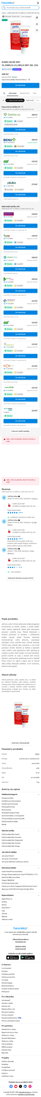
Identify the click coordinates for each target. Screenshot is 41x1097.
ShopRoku (5, 1064)
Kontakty (5, 971)
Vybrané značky (8, 830)
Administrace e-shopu (9, 1029)
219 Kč (34, 344)
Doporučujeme (8, 895)
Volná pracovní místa (8, 977)
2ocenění (21, 146)
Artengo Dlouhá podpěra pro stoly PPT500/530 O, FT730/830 (20, 874)
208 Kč (34, 257)
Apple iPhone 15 (7, 899)
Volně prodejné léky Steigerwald (12, 840)
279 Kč (34, 184)
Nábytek (4, 917)
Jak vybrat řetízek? (8, 856)
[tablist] (20, 93)
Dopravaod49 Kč (32, 217)
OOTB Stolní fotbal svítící (10, 883)
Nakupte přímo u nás (8, 1009)
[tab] (12, 93)
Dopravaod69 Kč (32, 260)
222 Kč (34, 387)
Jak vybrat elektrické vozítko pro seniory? (15, 862)
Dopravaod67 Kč (32, 347)
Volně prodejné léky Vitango (11, 846)
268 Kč (34, 114)
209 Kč (34, 279)
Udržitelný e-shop (7, 1076)
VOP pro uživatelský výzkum (11, 1021)
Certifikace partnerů (8, 1070)
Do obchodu (20, 129)
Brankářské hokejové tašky (10, 813)
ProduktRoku (6, 1067)
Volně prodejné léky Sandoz (11, 834)
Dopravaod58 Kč (32, 282)
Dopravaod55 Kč (32, 369)
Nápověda (5, 1053)
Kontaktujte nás (20, 942)
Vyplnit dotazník (20, 949)
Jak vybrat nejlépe (9, 852)
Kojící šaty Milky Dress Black (11, 877)
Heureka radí (6, 1006)
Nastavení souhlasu (8, 1012)
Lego (3, 911)
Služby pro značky (7, 1041)
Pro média (5, 980)
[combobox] (20, 8)
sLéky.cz (35, 499)
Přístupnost (5, 992)
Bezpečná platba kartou (9, 1018)
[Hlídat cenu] (37, 24)
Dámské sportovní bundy (10, 804)
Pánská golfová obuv (8, 807)
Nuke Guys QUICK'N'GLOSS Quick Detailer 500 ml (18, 889)
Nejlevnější (30, 100)
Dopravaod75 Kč (32, 239)
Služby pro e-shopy (8, 1035)
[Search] (4, 93)
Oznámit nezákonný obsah (10, 989)
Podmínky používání (8, 974)
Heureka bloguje (7, 983)
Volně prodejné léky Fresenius (11, 837)
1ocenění (19, 121)
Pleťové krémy (6, 810)
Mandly (4, 825)
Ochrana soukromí (7, 1015)
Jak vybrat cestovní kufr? (10, 859)
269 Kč (34, 139)
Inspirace (5, 1073)
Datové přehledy (7, 1044)
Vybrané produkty (9, 868)
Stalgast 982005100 (8, 880)
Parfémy (4, 902)
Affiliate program (7, 1047)
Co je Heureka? (6, 968)
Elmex (37, 754)
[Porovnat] (37, 17)
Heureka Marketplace (9, 1038)
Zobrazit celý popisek (20, 743)
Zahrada (4, 914)
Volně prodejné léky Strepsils (11, 843)
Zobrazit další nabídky (20, 431)
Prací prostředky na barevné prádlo (13, 819)
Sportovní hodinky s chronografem (13, 816)
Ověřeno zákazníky (8, 1061)
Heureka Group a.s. (25, 1092)
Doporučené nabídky (16, 100)
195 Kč (34, 236)
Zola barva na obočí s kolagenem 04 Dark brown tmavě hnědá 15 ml (20, 886)
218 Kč (34, 161)
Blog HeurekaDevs (8, 986)
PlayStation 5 (6, 908)
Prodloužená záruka (11, 124)
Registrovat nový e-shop (10, 1032)
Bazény (4, 905)
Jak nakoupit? (6, 1000)
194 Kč (34, 214)
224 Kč (34, 410)
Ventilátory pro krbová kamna (11, 801)
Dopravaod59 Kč (32, 117)
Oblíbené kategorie (9, 794)
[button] (12, 93)
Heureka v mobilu (7, 1003)
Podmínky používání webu (26, 1094)
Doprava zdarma (32, 143)
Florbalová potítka (7, 798)
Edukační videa (6, 1050)
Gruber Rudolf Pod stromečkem (12, 872)
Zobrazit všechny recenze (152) (20, 578)
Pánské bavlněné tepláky (10, 822)
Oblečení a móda (7, 919)
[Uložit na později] (37, 30)
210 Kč (34, 301)
